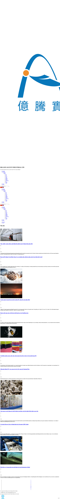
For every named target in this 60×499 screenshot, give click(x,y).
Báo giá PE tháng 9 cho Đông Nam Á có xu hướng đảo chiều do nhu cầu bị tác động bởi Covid (21, 257)
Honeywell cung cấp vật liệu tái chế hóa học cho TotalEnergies (14, 313)
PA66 (6, 176)
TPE (6, 177)
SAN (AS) (7, 180)
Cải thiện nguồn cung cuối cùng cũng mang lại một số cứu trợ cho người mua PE (18, 355)
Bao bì (5, 172)
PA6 (6, 175)
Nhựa (4, 173)
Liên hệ (3, 184)
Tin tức (3, 183)
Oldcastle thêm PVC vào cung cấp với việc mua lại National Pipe (14, 369)
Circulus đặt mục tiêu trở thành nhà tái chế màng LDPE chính (14, 424)
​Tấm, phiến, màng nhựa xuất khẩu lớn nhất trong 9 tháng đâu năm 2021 (16, 243)
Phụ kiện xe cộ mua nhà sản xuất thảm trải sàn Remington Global (15, 467)
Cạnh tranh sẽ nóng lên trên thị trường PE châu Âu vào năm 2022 (15, 299)
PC (6, 181)
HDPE (7, 178)
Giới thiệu (3, 171)
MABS (7, 197)
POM (6, 182)
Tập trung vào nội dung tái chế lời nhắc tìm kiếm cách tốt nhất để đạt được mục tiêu (19, 411)
